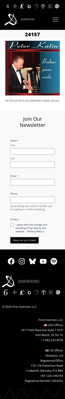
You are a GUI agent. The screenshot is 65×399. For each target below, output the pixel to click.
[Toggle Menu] (55, 19)
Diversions (27, 19)
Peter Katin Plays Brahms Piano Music (32, 100)
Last (12, 158)
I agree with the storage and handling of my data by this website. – (31, 228)
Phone (13, 193)
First (12, 145)
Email (14, 176)
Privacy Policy (35, 231)
